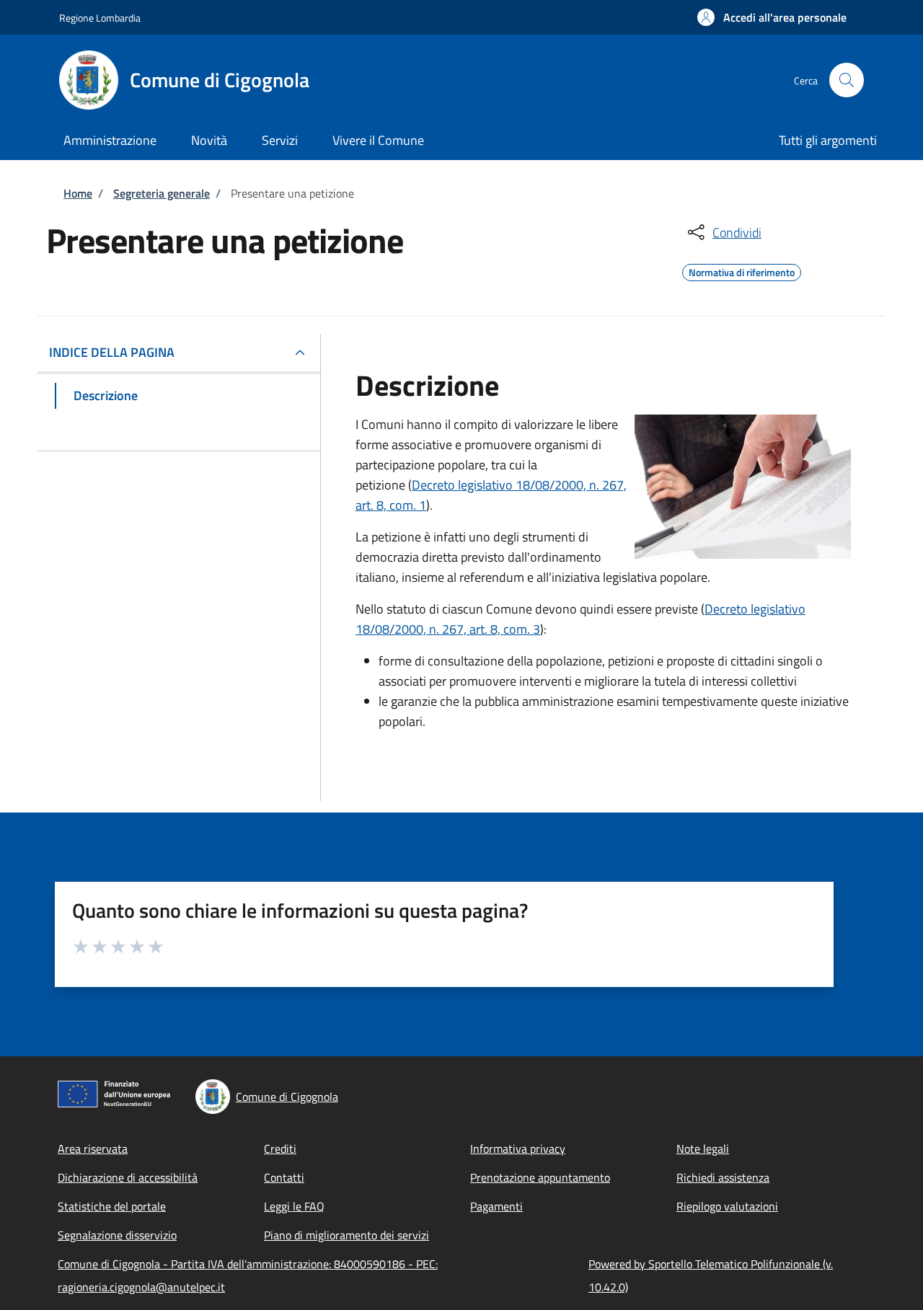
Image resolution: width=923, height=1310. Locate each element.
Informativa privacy (517, 1148)
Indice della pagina (112, 352)
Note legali (702, 1148)
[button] (772, 17)
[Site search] (846, 80)
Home (77, 193)
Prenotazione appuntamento (540, 1177)
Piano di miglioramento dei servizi (346, 1235)
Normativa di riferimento (742, 270)
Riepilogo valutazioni (727, 1206)
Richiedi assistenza (722, 1177)
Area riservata (93, 1148)
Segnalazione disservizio (117, 1235)
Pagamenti (496, 1206)
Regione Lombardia (100, 17)
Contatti (284, 1177)
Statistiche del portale (112, 1206)
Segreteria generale (161, 193)
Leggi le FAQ (294, 1206)
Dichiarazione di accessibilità (128, 1177)
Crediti (280, 1148)
